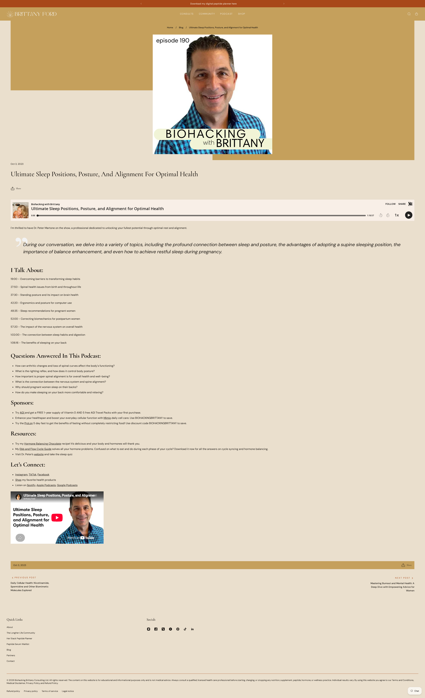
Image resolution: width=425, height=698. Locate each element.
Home (170, 27)
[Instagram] (148, 629)
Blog (181, 27)
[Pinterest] (177, 629)
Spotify (31, 485)
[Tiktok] (185, 629)
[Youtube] (170, 629)
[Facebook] (156, 629)
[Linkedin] (192, 629)
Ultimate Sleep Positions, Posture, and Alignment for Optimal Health (223, 27)
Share (18, 188)
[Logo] (31, 14)
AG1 (22, 412)
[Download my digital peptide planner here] (213, 3)
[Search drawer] (409, 13)
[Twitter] (163, 629)
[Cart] (416, 13)
